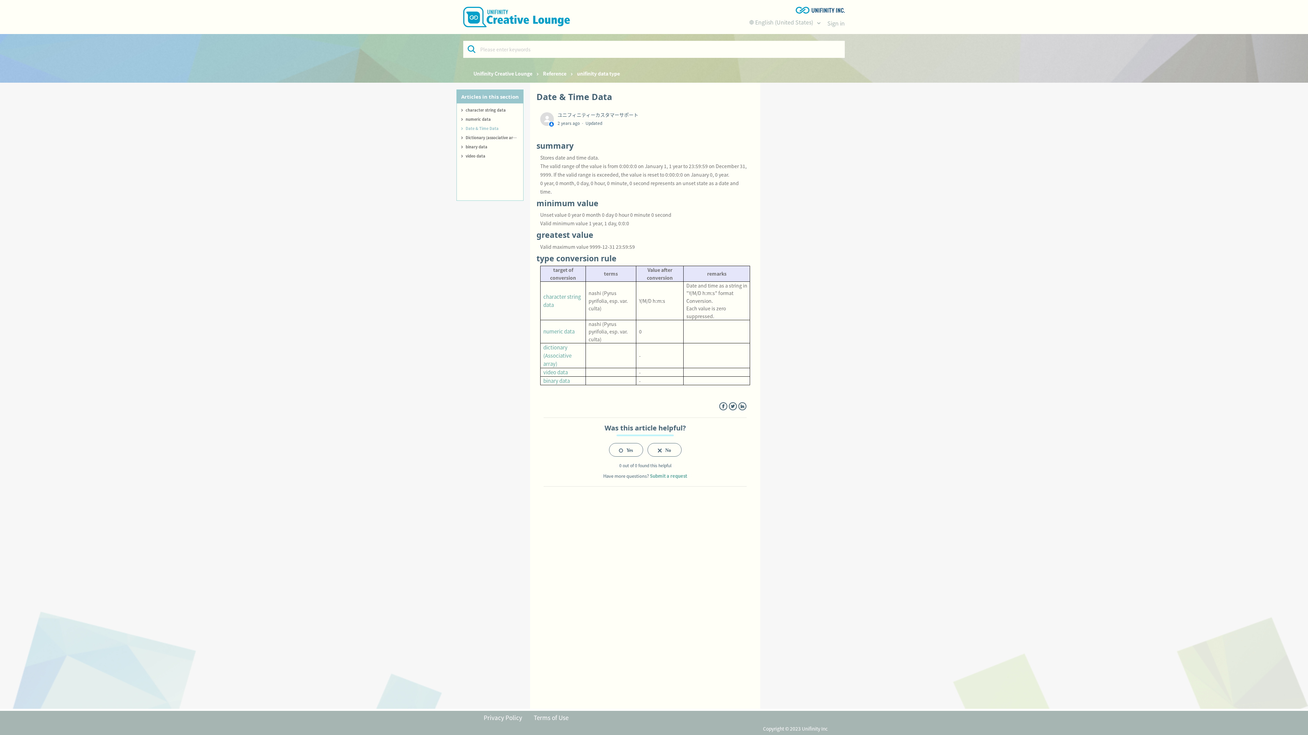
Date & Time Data (482, 128)
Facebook (723, 406)
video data (475, 156)
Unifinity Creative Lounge (502, 73)
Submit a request (668, 476)
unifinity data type (598, 73)
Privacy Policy (503, 717)
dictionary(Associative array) (557, 355)
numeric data (478, 119)
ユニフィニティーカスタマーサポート (598, 114)
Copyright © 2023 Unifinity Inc (795, 728)
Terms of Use (551, 717)
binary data (476, 146)
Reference (554, 73)
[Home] (516, 17)
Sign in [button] (836, 23)
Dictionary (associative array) (493, 137)
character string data (486, 110)
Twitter (733, 406)
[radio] (626, 450)
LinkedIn (742, 406)
